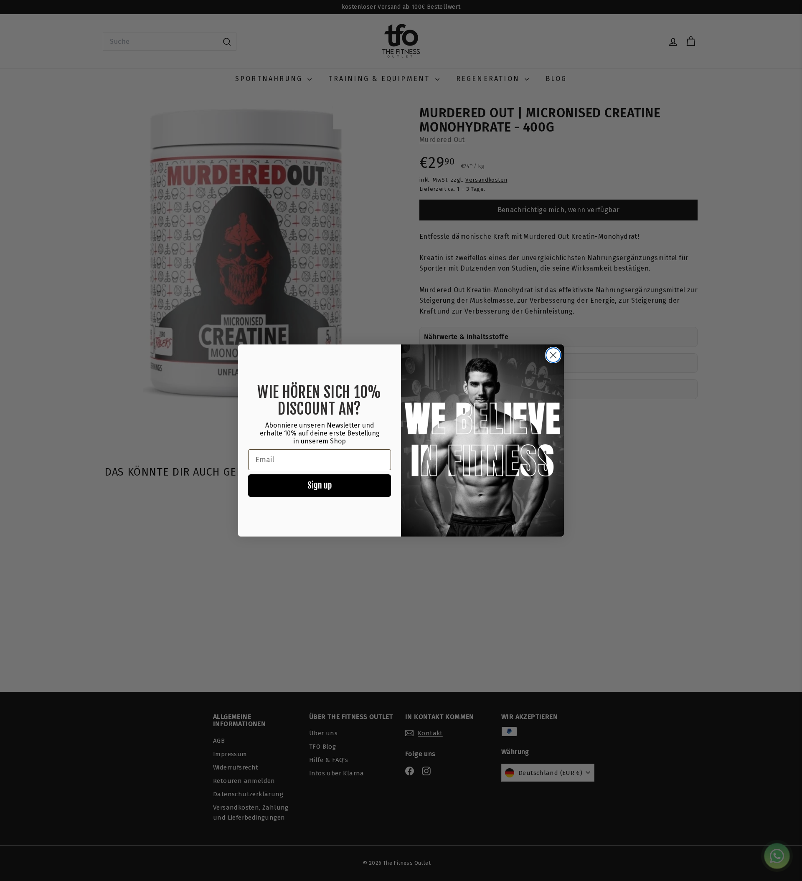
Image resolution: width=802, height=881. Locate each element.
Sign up (319, 485)
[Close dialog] (553, 355)
